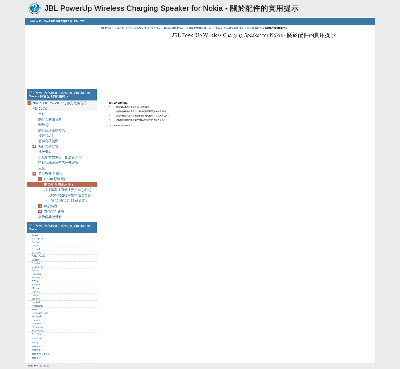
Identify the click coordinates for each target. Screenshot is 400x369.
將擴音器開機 (48, 141)
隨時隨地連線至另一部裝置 (58, 162)
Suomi (35, 270)
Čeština (36, 242)
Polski (35, 309)
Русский (36, 323)
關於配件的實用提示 (59, 184)
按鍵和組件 (46, 135)
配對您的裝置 (48, 146)
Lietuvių (36, 298)
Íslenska (36, 291)
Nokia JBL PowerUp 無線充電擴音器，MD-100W (57, 21)
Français (36, 274)
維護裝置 (51, 206)
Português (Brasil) (41, 313)
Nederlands (38, 306)
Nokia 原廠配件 (253, 28)
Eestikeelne (38, 267)
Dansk (35, 245)
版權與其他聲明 (50, 217)
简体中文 (36, 350)
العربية (35, 234)
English (35, 260)
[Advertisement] (134, 60)
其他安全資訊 (54, 211)
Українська (37, 346)
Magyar (36, 288)
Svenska (36, 334)
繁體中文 (36, 358)
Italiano (35, 295)
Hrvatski (36, 284)
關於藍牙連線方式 (51, 130)
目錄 (41, 114)
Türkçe (35, 342)
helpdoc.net (43, 366)
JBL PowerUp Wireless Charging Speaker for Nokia (34, 8)
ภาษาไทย (36, 338)
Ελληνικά (36, 252)
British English (39, 256)
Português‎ (37, 316)
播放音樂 (45, 152)
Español (36, 263)
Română (36, 320)
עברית (35, 281)
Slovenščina (38, 330)
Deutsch (36, 249)
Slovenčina (37, 327)
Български (37, 238)
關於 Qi (43, 125)
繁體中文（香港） (41, 354)
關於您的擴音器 (50, 119)
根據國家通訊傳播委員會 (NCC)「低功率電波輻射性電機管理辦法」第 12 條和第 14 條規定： (67, 195)
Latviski (36, 302)
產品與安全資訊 (232, 28)
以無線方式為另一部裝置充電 (60, 157)
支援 (41, 168)
